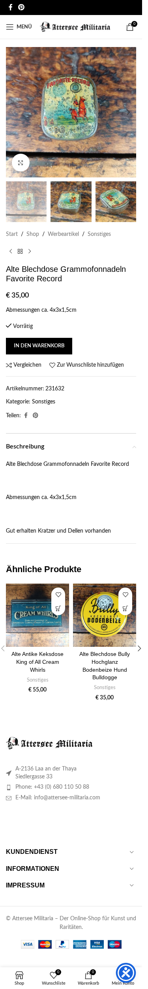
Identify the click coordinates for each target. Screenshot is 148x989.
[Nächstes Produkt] (29, 251)
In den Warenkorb (39, 346)
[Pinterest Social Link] (21, 7)
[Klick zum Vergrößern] (21, 162)
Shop (32, 234)
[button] (14, 112)
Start (12, 234)
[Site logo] (75, 27)
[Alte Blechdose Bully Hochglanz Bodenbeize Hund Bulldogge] (104, 615)
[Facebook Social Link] (10, 7)
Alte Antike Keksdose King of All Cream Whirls (37, 662)
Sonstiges (99, 234)
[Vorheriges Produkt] (10, 251)
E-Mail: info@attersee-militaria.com (57, 798)
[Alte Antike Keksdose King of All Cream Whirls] (37, 615)
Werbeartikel (63, 234)
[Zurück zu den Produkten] (20, 251)
